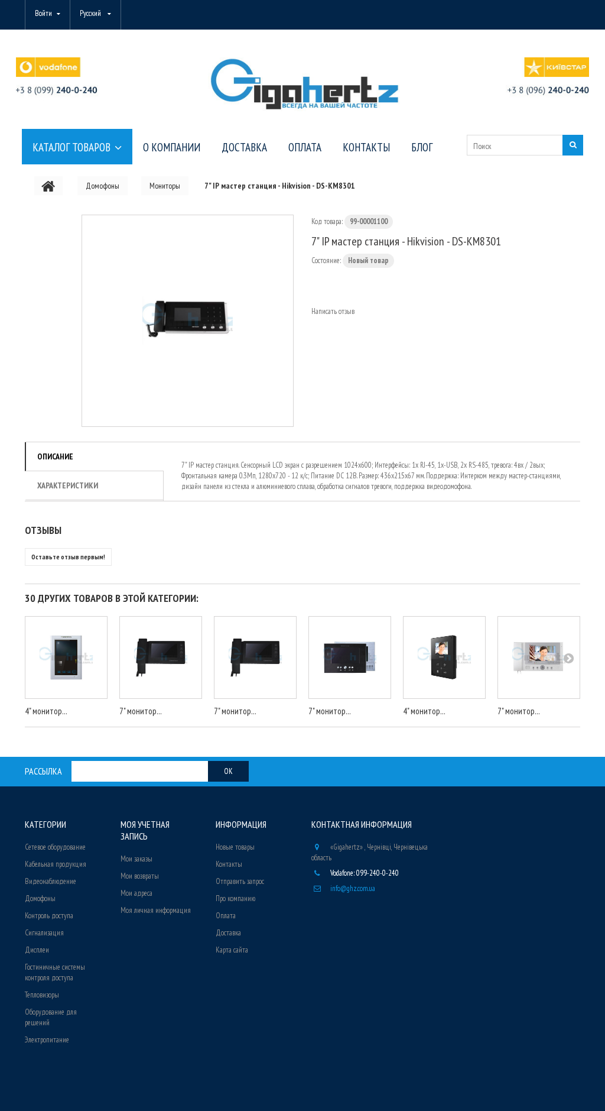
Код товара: (327, 221)
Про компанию (235, 898)
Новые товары (235, 847)
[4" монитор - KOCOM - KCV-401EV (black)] (444, 657)
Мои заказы (136, 859)
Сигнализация (44, 933)
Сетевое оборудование (55, 847)
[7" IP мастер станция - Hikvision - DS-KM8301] (187, 320)
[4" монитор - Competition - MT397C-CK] (66, 657)
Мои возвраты (140, 876)
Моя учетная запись (145, 830)
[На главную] (48, 185)
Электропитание (47, 1040)
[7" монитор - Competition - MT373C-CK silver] (349, 657)
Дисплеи (37, 950)
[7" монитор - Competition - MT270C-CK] (160, 657)
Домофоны (40, 898)
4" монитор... (46, 711)
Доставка (228, 933)
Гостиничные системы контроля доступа (55, 972)
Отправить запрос (240, 881)
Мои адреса (136, 893)
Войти (43, 13)
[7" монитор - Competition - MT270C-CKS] (255, 657)
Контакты (229, 864)
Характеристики (67, 485)
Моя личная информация (156, 910)
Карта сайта (232, 950)
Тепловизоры (42, 995)
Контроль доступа (49, 916)
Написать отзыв (332, 311)
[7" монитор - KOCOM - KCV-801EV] (538, 657)
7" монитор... (140, 711)
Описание (55, 456)
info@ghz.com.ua (352, 888)
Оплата (226, 916)
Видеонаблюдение (50, 881)
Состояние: (326, 260)
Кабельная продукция (55, 864)
